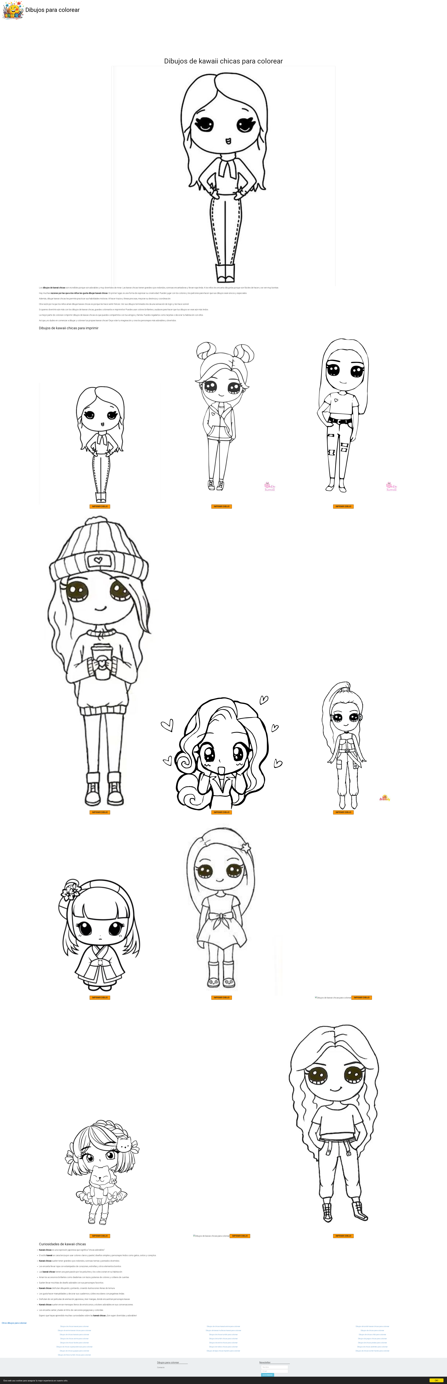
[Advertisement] (223, 37)
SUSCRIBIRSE (268, 1375)
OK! (436, 1380)
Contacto (160, 1367)
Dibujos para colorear (52, 10)
